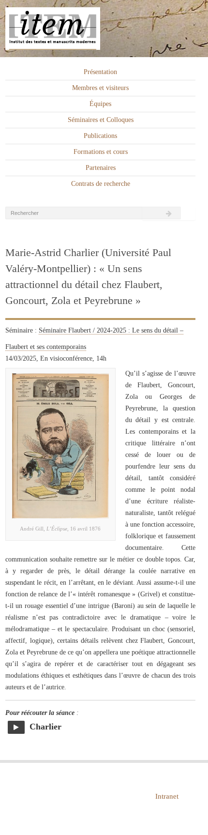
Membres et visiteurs (100, 87)
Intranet (166, 796)
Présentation (100, 72)
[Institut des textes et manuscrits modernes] (104, 29)
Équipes (100, 103)
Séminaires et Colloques (101, 119)
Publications (100, 135)
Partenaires (101, 167)
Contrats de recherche (100, 183)
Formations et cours (101, 151)
